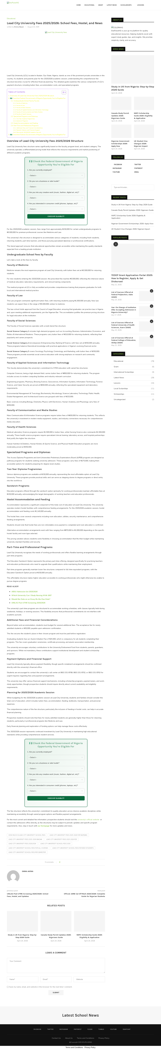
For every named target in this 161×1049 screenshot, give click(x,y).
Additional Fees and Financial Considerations (29, 128)
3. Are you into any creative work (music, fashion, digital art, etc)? (53, 192)
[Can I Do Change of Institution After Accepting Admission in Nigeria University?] (146, 311)
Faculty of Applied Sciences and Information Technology (32, 110)
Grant (100, 5)
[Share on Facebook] (63, 862)
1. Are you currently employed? (39, 170)
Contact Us (56, 1038)
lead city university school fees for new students (72, 848)
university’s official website (88, 819)
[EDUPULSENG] (117, 27)
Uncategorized (134, 399)
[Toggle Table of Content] (63, 92)
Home (78, 5)
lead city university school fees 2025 (55, 844)
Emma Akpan (19, 27)
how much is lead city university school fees (27, 835)
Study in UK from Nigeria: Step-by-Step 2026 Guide (132, 88)
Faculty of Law (20, 105)
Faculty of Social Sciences (23, 108)
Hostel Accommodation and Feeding (26, 123)
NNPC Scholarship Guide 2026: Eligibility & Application (143, 115)
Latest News (112, 5)
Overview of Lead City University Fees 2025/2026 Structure (32, 96)
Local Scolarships (134, 388)
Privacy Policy (103, 1038)
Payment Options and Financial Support (28, 130)
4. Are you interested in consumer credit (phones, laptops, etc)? (52, 203)
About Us (69, 1038)
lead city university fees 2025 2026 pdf (61, 839)
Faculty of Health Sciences (23, 114)
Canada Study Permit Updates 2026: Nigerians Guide (120, 115)
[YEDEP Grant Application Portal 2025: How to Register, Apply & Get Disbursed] (132, 258)
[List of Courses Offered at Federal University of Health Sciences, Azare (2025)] (146, 326)
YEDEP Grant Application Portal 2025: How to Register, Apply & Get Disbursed (132, 278)
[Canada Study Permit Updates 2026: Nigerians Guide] (56, 921)
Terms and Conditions (85, 1038)
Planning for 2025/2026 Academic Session (28, 132)
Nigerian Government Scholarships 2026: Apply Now (120, 143)
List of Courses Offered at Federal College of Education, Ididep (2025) (123, 340)
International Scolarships (134, 372)
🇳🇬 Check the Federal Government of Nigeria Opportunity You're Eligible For (38, 98)
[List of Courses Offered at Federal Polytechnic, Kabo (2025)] (146, 296)
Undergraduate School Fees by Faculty (26, 101)
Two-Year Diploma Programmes (25, 119)
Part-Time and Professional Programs (26, 126)
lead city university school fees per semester (27, 852)
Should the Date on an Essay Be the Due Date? (30, 599)
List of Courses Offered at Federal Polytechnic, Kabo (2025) (122, 294)
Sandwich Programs (22, 121)
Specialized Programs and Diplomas (26, 116)
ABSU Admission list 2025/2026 (24, 591)
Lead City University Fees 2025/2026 (22, 844)
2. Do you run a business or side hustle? (43, 181)
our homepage (43, 826)
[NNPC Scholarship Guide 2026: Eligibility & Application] (89, 921)
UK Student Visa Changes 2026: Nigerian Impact (141, 143)
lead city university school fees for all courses (28, 848)
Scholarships (126, 5)
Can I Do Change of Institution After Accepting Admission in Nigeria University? (123, 309)
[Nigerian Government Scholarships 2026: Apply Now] (121, 131)
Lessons (140, 5)
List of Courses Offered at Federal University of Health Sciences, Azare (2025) (122, 325)
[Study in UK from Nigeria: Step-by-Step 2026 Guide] (22, 921)
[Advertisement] (56, 55)
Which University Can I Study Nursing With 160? (31, 595)
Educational (89, 5)
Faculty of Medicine (21, 103)
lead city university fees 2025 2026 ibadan (25, 839)
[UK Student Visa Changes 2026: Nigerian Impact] (144, 131)
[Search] (153, 5)
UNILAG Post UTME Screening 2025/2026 (28, 603)
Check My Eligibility (56, 216)
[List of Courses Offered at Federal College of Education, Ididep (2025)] (146, 342)
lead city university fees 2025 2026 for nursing (68, 835)
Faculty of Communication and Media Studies (29, 112)
